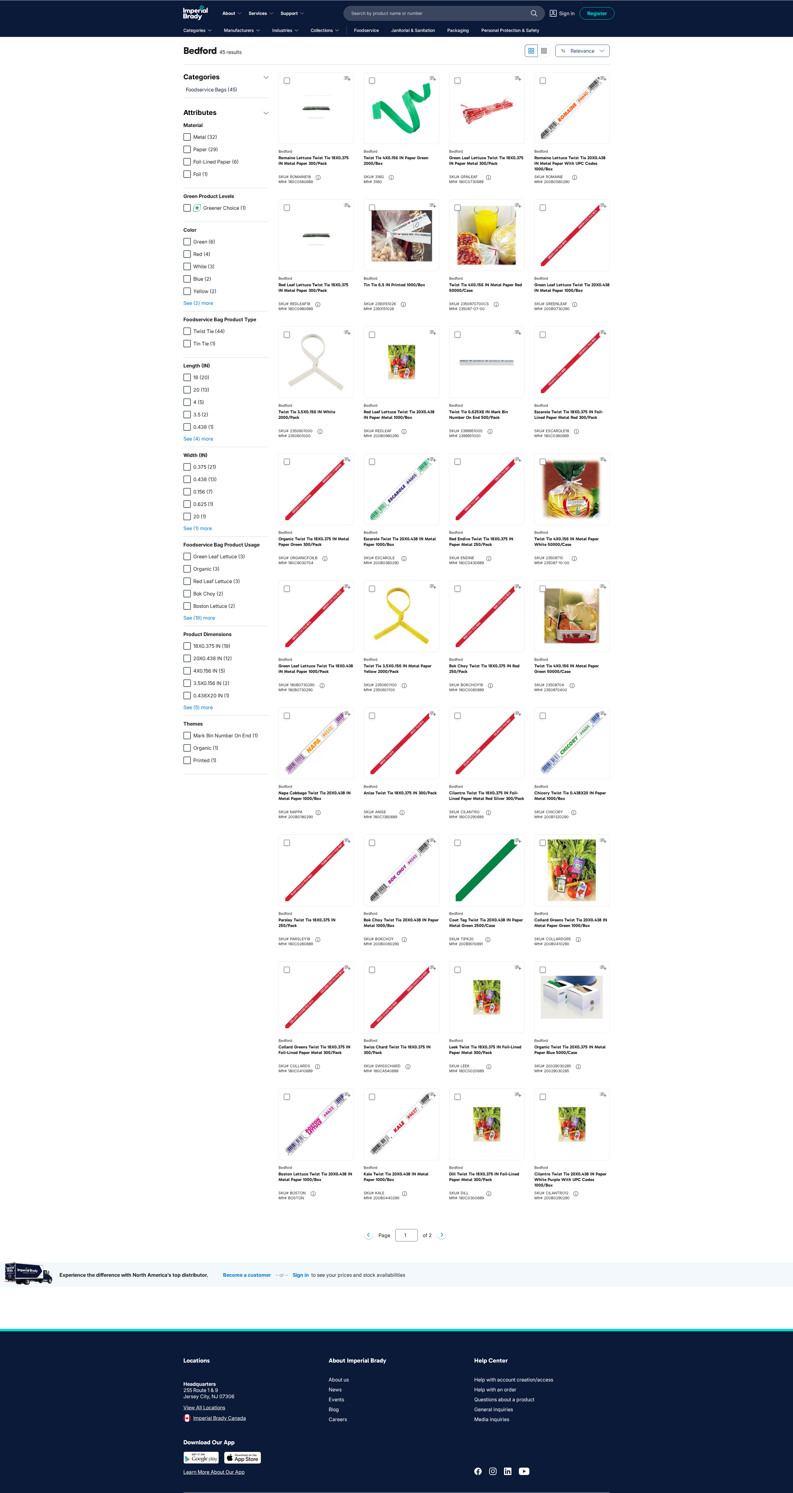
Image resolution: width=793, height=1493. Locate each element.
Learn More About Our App (214, 1472)
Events (336, 1399)
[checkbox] (187, 137)
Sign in (301, 1275)
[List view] (544, 51)
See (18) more (199, 618)
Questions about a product (504, 1399)
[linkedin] (507, 1471)
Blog (334, 1409)
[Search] (534, 13)
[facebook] (478, 1471)
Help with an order (495, 1389)
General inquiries (493, 1409)
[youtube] (524, 1471)
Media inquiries (491, 1419)
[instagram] (493, 1471)
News (335, 1389)
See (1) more (197, 528)
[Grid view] (531, 51)
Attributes (200, 112)
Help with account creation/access (513, 1380)
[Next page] (442, 1235)
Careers (338, 1419)
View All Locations (204, 1407)
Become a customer (247, 1275)
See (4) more (198, 439)
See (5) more (198, 707)
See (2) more (198, 303)
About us (339, 1380)
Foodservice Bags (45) (211, 89)
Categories (201, 77)
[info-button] (318, 177)
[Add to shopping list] (347, 78)
